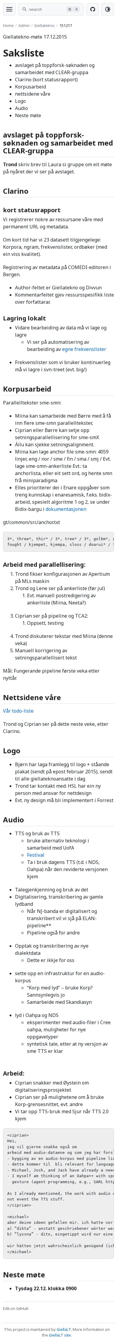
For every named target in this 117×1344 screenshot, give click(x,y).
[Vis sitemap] (9, 9)
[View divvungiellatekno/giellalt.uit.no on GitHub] (92, 9)
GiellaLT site (60, 1335)
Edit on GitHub (15, 1308)
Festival (35, 855)
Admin (24, 25)
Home (8, 25)
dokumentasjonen (66, 509)
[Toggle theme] (107, 9)
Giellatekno (44, 25)
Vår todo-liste (18, 711)
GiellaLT (64, 1329)
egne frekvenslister (84, 349)
